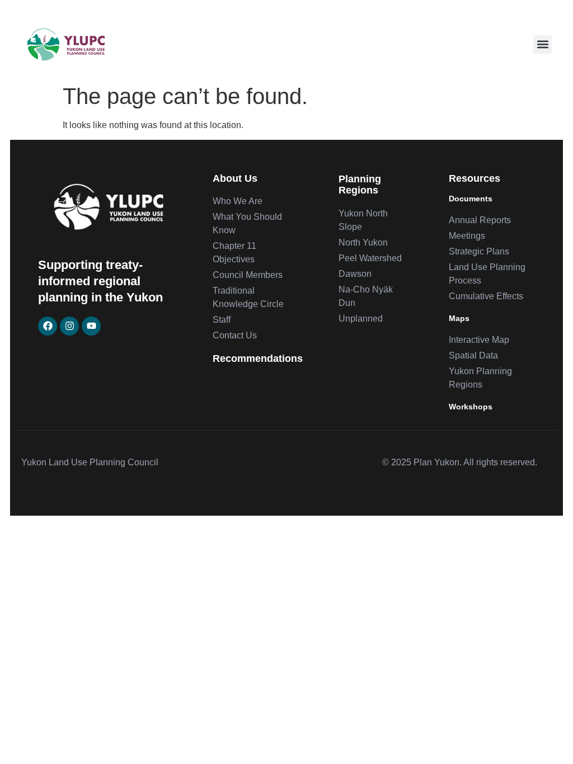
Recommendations (258, 358)
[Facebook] (47, 326)
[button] (542, 44)
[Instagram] (69, 326)
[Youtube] (91, 326)
